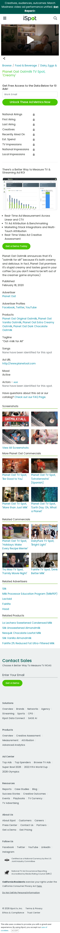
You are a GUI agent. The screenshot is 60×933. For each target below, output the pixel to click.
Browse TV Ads (42, 762)
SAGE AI (32, 718)
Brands (20, 709)
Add (16, 382)
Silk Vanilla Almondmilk (16, 638)
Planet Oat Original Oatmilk (19, 318)
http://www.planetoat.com (19, 363)
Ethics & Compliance (13, 912)
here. (39, 886)
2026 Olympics (10, 771)
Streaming (8, 713)
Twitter (20, 307)
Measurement (10, 740)
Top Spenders (23, 762)
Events (6, 798)
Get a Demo (9, 829)
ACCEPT (15, 930)
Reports (7, 789)
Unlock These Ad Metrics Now (30, 102)
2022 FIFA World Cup (36, 767)
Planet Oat (9, 296)
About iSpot (9, 820)
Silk (4, 588)
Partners (41, 825)
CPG (30, 713)
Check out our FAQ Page (29, 397)
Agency (45, 709)
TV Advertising (10, 803)
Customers (25, 820)
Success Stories (11, 793)
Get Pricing (25, 829)
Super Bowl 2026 (11, 767)
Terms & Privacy (33, 908)
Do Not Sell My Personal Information (21, 892)
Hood (5, 609)
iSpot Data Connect (13, 718)
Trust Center (33, 912)
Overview (7, 709)
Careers (39, 820)
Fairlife (6, 604)
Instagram (8, 852)
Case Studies (22, 789)
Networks (32, 709)
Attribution (28, 740)
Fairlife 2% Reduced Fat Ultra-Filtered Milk (28, 643)
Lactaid (7, 599)
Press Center (9, 825)
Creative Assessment (28, 735)
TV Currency (35, 798)
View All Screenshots (15, 448)
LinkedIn (45, 847)
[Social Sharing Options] (4, 58)
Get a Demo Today (16, 246)
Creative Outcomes (34, 793)
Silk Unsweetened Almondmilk (21, 628)
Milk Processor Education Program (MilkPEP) (30, 594)
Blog (34, 789)
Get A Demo (12, 683)
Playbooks (19, 798)
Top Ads (7, 762)
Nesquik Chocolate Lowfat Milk (21, 633)
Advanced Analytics (13, 745)
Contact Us (26, 825)
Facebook (8, 307)
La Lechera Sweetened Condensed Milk (27, 623)
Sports (21, 713)
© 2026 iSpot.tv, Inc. (12, 908)
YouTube (31, 307)
